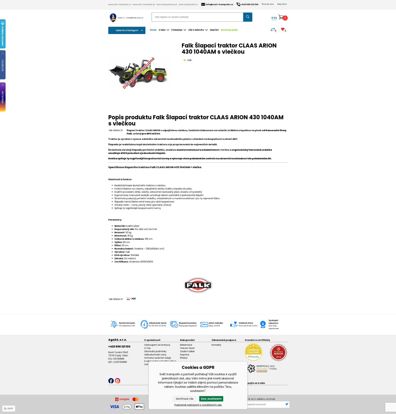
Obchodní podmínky (155, 351)
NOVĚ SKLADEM (229, 30)
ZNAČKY (214, 30)
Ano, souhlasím (211, 399)
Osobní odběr (187, 351)
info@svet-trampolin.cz (219, 4)
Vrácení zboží (187, 348)
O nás (147, 348)
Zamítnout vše (184, 399)
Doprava (184, 354)
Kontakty (216, 344)
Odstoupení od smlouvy (157, 344)
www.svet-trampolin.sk (143, 4)
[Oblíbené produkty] (283, 29)
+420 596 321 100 (119, 346)
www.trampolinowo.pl (166, 4)
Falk (189, 60)
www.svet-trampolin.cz (119, 4)
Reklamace (186, 344)
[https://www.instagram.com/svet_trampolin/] (117, 381)
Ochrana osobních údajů (157, 357)
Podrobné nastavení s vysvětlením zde (198, 405)
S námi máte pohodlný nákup (160, 361)
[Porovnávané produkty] (273, 29)
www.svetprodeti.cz (188, 4)
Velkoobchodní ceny (155, 354)
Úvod (153, 30)
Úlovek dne (268, 4)
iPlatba (183, 357)
